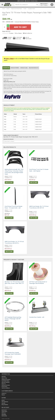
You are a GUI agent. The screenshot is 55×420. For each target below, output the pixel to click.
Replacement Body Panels (16, 8)
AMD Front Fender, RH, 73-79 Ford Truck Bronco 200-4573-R (38, 207)
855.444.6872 (21, 1)
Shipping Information (6, 379)
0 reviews (11, 33)
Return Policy (4, 378)
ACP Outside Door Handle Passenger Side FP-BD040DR (13, 353)
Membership (4, 415)
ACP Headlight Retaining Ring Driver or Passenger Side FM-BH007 (13, 318)
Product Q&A (23, 67)
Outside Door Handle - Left (36, 317)
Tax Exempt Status (5, 380)
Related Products (33, 67)
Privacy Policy (4, 386)
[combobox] (27, 141)
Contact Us (28, 1)
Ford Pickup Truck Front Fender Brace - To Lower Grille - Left (13, 207)
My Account (4, 410)
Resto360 (4, 376)
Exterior (8, 8)
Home (3, 8)
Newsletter (4, 414)
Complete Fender (31, 8)
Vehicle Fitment (15, 67)
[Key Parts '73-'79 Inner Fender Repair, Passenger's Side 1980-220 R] (26, 47)
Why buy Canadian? (6, 382)
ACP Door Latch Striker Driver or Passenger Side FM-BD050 (38, 282)
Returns (3, 394)
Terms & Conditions (6, 388)
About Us (4, 383)
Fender (24, 8)
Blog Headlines (5, 404)
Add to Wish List (28, 33)
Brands (3, 400)
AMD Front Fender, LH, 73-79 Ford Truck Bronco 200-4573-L (14, 242)
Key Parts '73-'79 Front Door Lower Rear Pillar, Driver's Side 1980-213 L (14, 283)
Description (6, 67)
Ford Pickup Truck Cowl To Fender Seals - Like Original (38, 170)
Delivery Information (6, 385)
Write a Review (18, 33)
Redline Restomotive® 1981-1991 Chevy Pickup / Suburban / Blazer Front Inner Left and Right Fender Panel (14, 172)
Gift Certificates (5, 401)
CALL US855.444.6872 (28, 38)
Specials (3, 403)
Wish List (3, 412)
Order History (4, 411)
